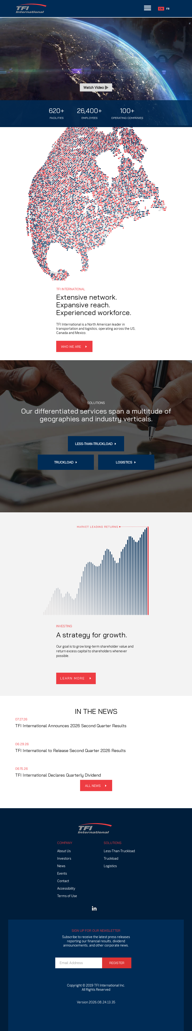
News (61, 866)
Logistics (110, 866)
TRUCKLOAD (64, 462)
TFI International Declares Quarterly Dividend (58, 775)
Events (62, 873)
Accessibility (66, 888)
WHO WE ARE (71, 347)
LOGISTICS (124, 462)
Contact (63, 881)
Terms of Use (67, 896)
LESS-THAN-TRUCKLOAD (94, 444)
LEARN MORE (73, 678)
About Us (64, 851)
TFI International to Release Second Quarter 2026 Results (70, 750)
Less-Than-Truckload (119, 851)
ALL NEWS (93, 786)
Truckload (111, 858)
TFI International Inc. (109, 985)
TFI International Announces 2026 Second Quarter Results (70, 726)
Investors (64, 858)
